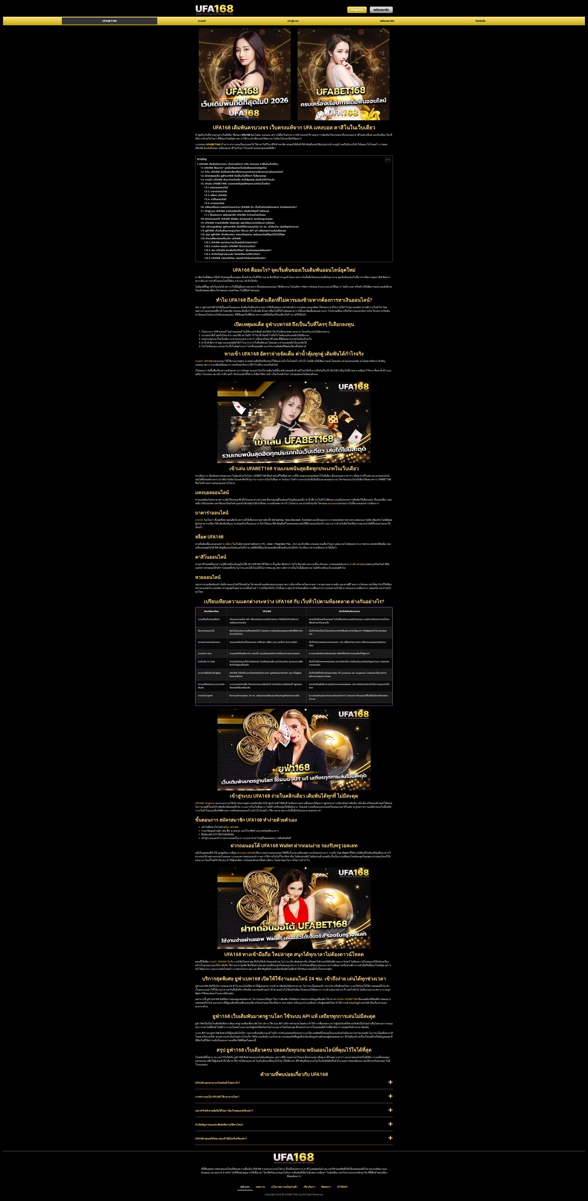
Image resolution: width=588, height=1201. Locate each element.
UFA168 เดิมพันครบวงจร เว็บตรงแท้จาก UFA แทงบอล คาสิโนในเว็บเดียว (238, 164)
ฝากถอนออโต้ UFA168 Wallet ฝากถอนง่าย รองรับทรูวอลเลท (239, 219)
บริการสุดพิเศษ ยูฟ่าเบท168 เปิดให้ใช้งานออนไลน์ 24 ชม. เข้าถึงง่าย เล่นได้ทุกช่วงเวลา (252, 227)
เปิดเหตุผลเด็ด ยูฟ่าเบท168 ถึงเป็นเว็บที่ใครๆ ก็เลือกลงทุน (235, 176)
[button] (294, 1084)
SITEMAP (342, 1186)
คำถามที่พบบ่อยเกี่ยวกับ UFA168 (223, 238)
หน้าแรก (245, 1186)
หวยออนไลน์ (217, 203)
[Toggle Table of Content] (386, 159)
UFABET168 (109, 21)
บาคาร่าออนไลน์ (219, 191)
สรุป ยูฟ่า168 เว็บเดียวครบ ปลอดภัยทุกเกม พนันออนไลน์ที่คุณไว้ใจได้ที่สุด (245, 234)
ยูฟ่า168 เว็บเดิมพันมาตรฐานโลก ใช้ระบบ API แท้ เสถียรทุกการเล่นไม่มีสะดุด (245, 231)
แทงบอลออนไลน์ (219, 187)
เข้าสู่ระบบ (293, 21)
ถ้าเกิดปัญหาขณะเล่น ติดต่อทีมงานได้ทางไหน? (235, 254)
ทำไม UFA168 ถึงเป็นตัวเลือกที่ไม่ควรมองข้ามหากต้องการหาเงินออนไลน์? (244, 172)
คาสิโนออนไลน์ (218, 199)
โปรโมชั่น (481, 21)
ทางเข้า (202, 21)
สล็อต (228, 544)
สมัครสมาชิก (387, 21)
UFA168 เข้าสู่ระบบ (205, 803)
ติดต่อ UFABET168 (347, 999)
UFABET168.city (293, 1194)
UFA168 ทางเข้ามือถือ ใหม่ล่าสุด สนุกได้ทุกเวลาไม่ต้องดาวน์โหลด (239, 223)
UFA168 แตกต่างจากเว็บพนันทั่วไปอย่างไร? (234, 242)
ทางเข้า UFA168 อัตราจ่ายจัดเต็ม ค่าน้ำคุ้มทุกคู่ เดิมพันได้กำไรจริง (240, 180)
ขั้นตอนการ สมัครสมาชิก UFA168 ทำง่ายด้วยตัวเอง (238, 215)
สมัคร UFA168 (230, 827)
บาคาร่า (199, 520)
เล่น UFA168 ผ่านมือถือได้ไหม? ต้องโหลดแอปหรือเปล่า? (241, 250)
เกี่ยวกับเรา (309, 1186)
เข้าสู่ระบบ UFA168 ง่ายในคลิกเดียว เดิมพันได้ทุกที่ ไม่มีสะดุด (237, 211)
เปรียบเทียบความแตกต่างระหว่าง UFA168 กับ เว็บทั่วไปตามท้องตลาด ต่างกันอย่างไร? (251, 207)
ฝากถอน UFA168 (246, 853)
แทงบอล (332, 503)
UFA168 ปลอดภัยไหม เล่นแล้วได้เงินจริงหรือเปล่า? (238, 258)
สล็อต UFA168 (218, 195)
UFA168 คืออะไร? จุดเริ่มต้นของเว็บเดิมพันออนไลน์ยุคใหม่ (235, 168)
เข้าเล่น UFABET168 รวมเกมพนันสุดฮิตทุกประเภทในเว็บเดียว (237, 184)
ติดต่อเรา (326, 1186)
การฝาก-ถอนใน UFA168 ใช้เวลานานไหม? (233, 246)
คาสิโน (353, 564)
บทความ (260, 1186)
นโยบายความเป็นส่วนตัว (284, 1186)
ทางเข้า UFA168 (204, 361)
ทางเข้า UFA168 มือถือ (221, 962)
